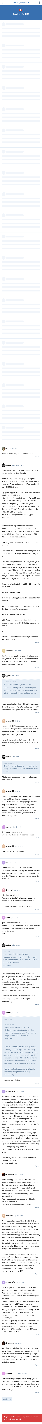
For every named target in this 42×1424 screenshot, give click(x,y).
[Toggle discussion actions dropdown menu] (39, 2)
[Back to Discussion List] (2, 2)
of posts (20, 3)
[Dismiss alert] (20, 1419)
